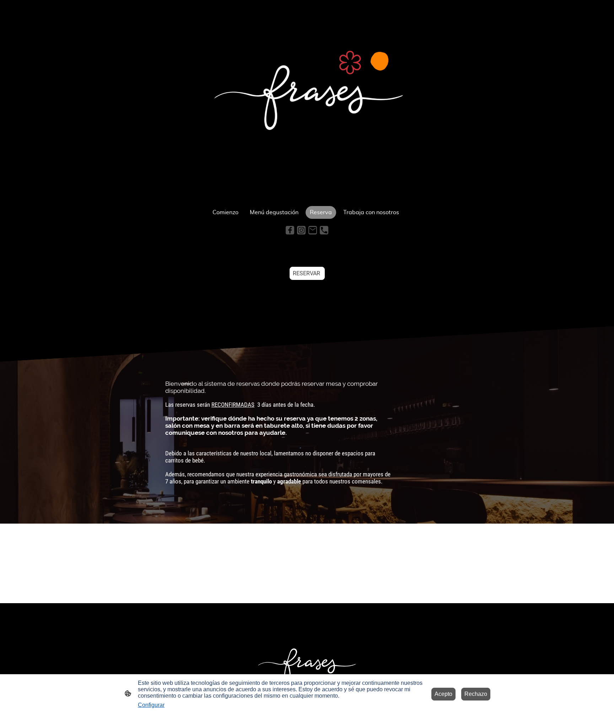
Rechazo (475, 694)
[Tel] (324, 230)
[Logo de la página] (307, 101)
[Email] (312, 230)
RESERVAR (307, 273)
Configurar (151, 705)
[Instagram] (301, 230)
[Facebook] (290, 230)
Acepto (443, 694)
